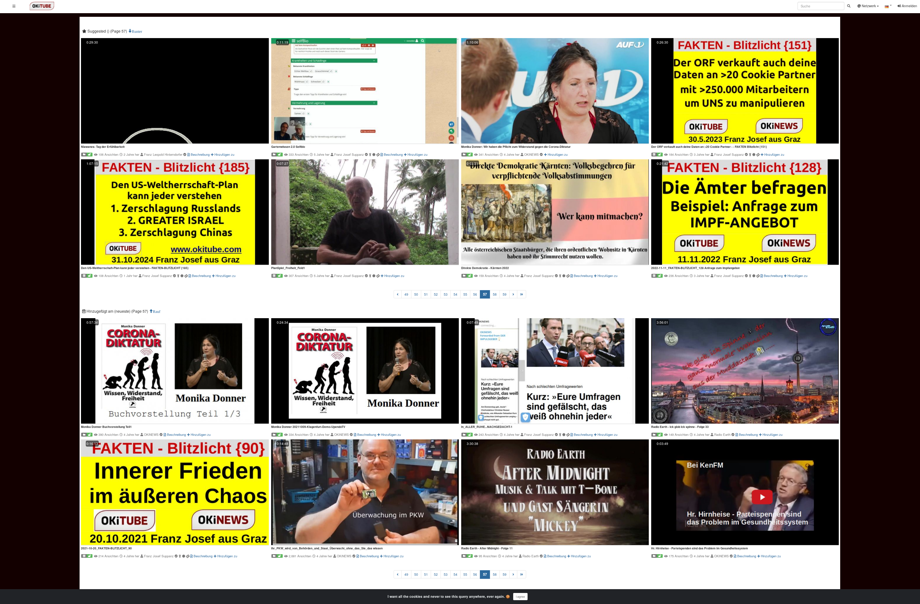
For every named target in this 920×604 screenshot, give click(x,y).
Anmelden (909, 5)
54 (455, 294)
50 (416, 294)
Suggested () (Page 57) (107, 31)
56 (475, 294)
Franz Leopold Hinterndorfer (163, 154)
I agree (520, 596)
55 (465, 294)
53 (446, 294)
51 (426, 294)
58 (495, 294)
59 (504, 294)
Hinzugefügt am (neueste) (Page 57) (117, 311)
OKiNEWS (532, 154)
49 (406, 294)
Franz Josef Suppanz (349, 154)
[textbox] (888, 7)
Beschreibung (200, 154)
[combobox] (888, 7)
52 (436, 294)
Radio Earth (722, 434)
